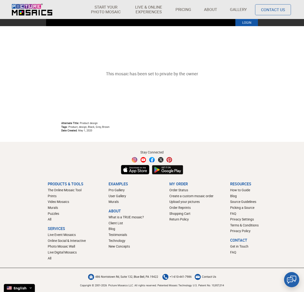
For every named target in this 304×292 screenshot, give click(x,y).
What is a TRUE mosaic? (126, 217)
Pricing (183, 9)
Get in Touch (239, 246)
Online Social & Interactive (67, 240)
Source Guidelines (243, 201)
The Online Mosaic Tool (64, 190)
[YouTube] (143, 160)
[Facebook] (152, 160)
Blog (112, 228)
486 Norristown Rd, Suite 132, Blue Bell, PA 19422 (126, 276)
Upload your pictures (184, 201)
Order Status (178, 190)
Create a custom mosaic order (191, 196)
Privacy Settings (242, 219)
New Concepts (119, 246)
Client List (116, 223)
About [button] (210, 9)
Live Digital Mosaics (62, 252)
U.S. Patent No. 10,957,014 (208, 285)
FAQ (233, 213)
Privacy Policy (240, 231)
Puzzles (53, 213)
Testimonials (118, 234)
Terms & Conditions (244, 225)
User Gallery (117, 196)
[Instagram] (135, 160)
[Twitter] (161, 160)
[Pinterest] (169, 160)
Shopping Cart (179, 213)
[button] (105, 9)
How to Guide (240, 190)
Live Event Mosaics (62, 234)
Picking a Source (242, 207)
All (49, 219)
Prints (52, 196)
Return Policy (179, 219)
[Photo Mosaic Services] (32, 9)
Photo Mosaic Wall (61, 246)
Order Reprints (180, 207)
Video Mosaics (58, 201)
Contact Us (273, 9)
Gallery (238, 9)
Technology (117, 240)
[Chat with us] (291, 279)
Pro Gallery (117, 190)
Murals (53, 207)
